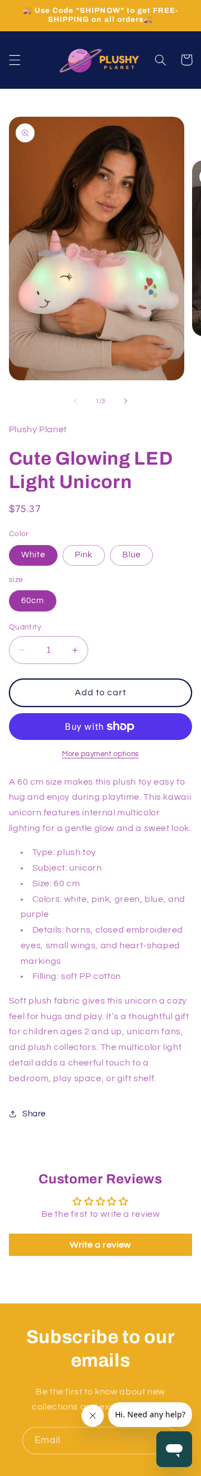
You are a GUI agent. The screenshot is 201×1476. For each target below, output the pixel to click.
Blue (131, 555)
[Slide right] (125, 401)
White (33, 555)
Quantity (25, 627)
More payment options (100, 754)
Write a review (100, 1244)
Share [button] (34, 1114)
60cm (32, 600)
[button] (14, 60)
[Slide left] (75, 401)
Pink (84, 555)
